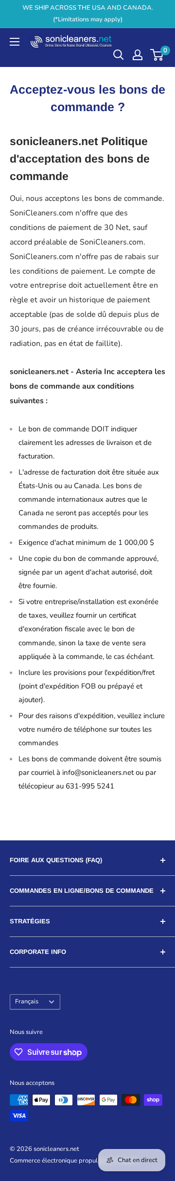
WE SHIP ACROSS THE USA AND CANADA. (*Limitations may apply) (87, 13)
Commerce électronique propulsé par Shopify (74, 1160)
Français (26, 1001)
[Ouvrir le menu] (14, 42)
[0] (157, 55)
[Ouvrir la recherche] (118, 54)
